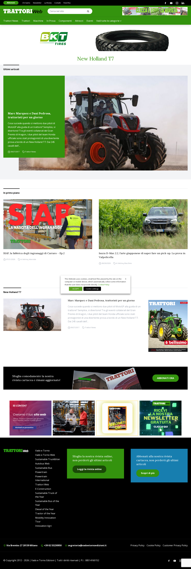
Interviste (32, 259)
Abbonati (11, 3)
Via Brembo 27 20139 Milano (21, 545)
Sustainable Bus (43, 467)
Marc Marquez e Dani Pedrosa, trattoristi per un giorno (29, 115)
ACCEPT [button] (75, 289)
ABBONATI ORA (165, 378)
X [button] (125, 278)
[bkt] (95, 38)
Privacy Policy (137, 545)
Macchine (38, 20)
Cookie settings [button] (92, 289)
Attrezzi (79, 20)
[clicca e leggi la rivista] (155, 11)
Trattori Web (42, 484)
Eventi (90, 20)
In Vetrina (24, 259)
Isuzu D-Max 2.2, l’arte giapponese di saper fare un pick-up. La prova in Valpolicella (142, 255)
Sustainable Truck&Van (47, 459)
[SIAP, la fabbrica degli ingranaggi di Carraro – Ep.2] (47, 224)
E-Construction (43, 488)
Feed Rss (66, 3)
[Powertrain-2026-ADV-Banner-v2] (74, 418)
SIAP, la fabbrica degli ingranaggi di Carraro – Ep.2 (34, 253)
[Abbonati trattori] (117, 418)
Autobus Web (42, 463)
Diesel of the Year (44, 509)
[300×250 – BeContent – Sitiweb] (30, 418)
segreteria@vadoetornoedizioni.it (87, 545)
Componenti (65, 20)
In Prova (51, 20)
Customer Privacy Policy (175, 545)
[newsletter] (160, 418)
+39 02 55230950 (52, 545)
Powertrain (41, 472)
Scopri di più (148, 473)
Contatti (57, 3)
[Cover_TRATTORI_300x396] (168, 326)
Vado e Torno (42, 450)
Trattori (26, 20)
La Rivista (48, 3)
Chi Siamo (26, 3)
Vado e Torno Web (45, 454)
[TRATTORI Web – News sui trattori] (23, 11)
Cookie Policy (154, 545)
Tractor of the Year (45, 513)
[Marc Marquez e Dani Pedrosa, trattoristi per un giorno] (103, 123)
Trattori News (10, 20)
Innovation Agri (43, 525)
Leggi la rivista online (89, 469)
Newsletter (37, 3)
